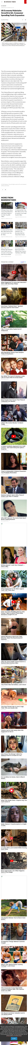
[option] (14, 45)
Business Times (8, 184)
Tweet (25, 1)
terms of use (18, 1035)
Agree (14, 1038)
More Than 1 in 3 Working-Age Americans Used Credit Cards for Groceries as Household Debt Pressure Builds (7, 251)
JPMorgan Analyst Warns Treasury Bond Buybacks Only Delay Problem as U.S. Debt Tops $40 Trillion (7, 213)
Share (18, 1)
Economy (3, 5)
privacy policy (9, 1035)
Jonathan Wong (4, 19)
